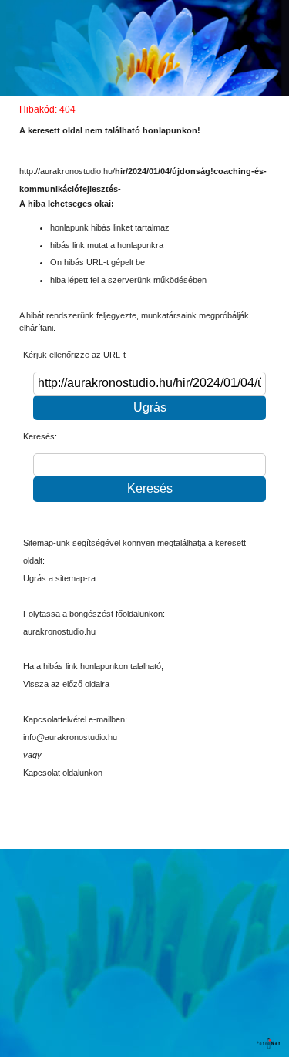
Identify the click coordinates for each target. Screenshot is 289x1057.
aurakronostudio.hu (59, 631)
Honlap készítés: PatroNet (269, 1043)
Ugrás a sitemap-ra (59, 578)
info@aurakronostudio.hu (70, 737)
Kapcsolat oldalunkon (62, 772)
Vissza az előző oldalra (66, 683)
